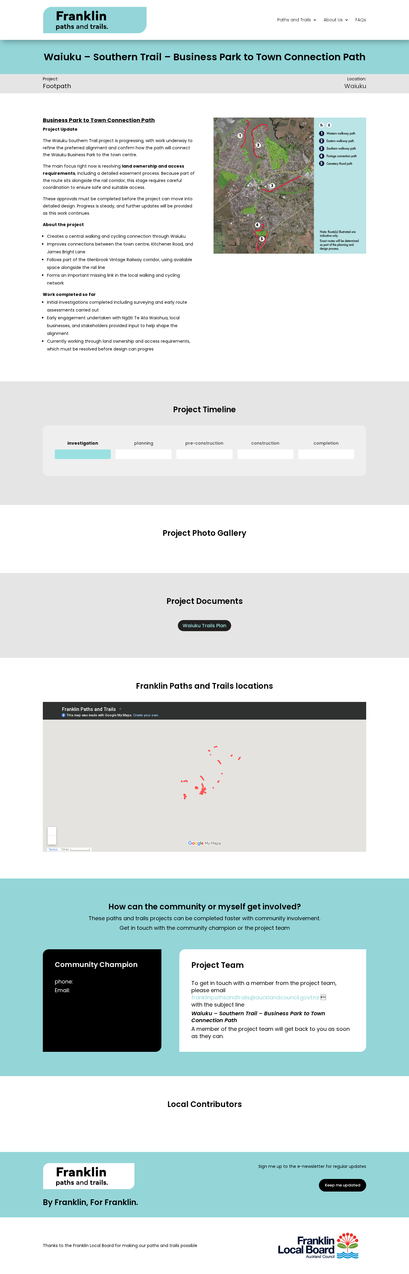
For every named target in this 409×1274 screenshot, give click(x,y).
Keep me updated (342, 1185)
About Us (333, 20)
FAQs (360, 20)
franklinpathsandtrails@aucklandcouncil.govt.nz (255, 997)
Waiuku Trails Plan (204, 625)
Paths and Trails (294, 20)
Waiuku (355, 86)
